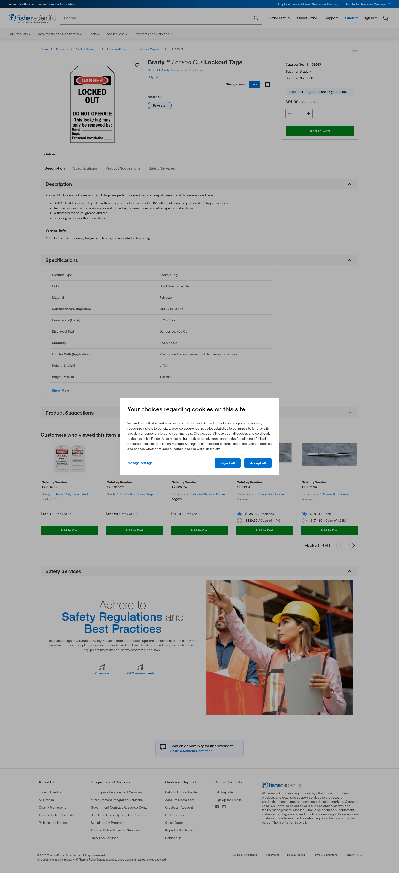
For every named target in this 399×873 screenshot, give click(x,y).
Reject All (227, 463)
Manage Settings (140, 463)
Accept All (258, 463)
